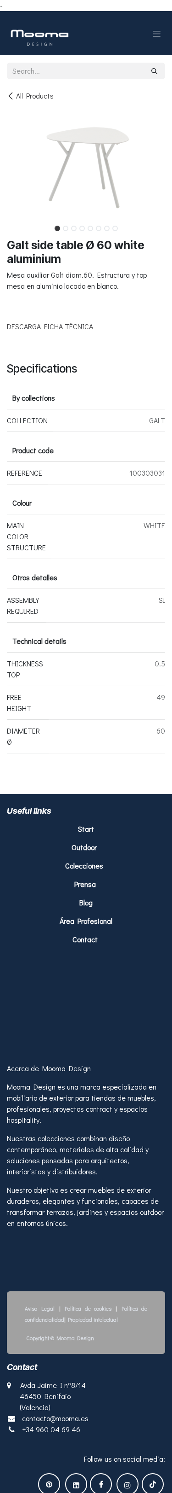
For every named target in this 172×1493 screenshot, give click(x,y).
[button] (15, 225)
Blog (86, 902)
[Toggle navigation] (156, 33)
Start (86, 829)
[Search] (154, 71)
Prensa (85, 884)
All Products (35, 95)
